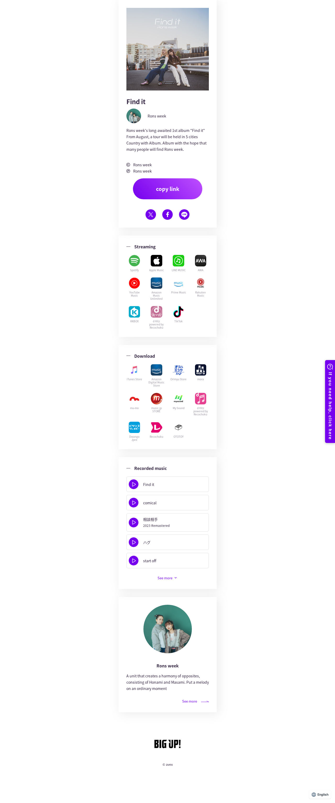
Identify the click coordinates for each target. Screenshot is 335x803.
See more (189, 701)
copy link (167, 188)
